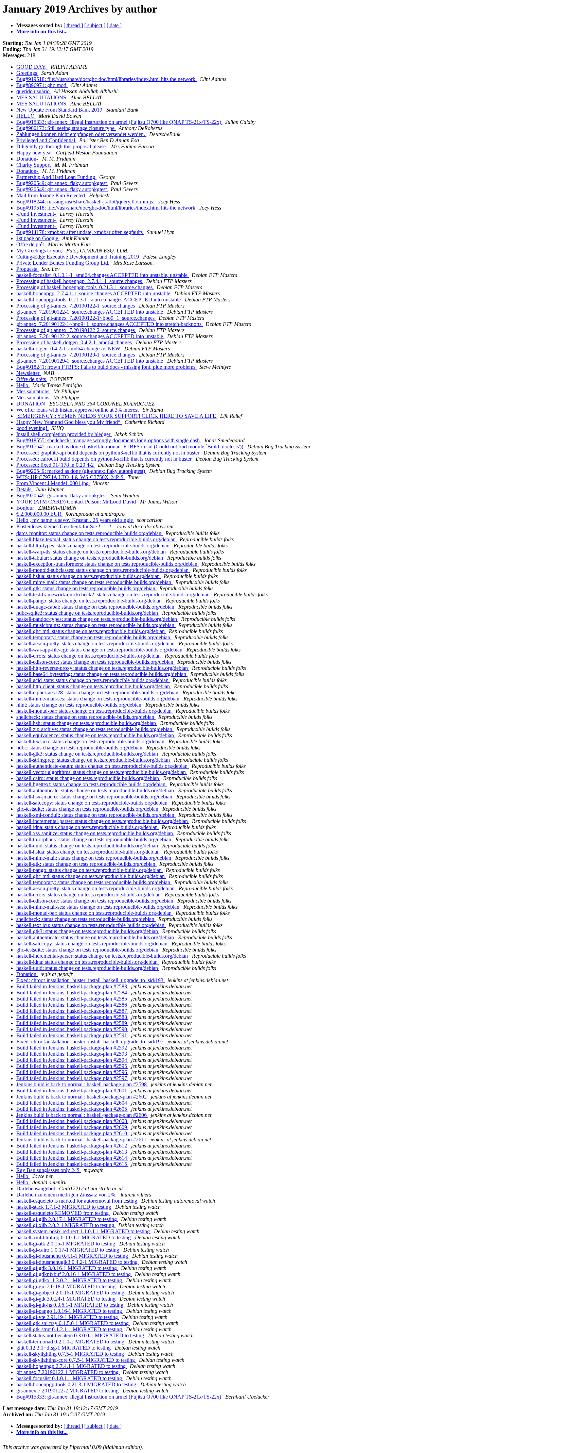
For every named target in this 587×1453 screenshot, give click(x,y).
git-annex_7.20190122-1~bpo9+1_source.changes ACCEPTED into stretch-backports (109, 324)
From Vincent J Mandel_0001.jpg (53, 483)
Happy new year (34, 152)
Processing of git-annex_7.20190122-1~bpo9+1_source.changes (86, 318)
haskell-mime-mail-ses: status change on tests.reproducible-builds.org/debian (98, 698)
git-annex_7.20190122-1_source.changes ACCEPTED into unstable (90, 312)
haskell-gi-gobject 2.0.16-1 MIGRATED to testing (71, 1292)
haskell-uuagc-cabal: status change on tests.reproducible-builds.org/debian (96, 607)
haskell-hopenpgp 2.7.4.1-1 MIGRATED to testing (71, 1366)
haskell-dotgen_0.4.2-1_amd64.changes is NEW (69, 348)
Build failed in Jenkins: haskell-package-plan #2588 (72, 1017)
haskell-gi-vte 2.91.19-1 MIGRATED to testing (67, 1317)
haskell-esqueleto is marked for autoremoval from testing (77, 1201)
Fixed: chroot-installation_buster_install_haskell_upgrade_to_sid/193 (90, 980)
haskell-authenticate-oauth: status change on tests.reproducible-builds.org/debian (102, 766)
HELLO (26, 116)
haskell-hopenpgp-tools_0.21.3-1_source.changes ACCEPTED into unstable (99, 299)
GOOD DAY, (32, 67)
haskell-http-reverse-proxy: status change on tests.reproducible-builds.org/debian (102, 668)
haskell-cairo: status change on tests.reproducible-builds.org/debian (88, 778)
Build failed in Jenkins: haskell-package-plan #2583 (72, 986)
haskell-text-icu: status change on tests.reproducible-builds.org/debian (91, 741)
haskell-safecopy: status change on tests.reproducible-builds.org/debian (92, 803)
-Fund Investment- (36, 214)
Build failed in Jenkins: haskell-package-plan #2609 (72, 1127)
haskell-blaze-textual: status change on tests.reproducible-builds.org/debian (96, 539)
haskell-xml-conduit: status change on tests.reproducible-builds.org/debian (96, 815)
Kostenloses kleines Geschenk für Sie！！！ (65, 526)
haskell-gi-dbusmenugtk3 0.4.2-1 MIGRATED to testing (77, 1262)
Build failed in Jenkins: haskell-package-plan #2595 (72, 1066)
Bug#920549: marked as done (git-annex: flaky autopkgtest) (81, 471)
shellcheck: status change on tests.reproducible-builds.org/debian (86, 717)
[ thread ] (73, 25)
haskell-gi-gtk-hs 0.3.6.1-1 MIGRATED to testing (70, 1305)
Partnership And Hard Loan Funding (56, 177)
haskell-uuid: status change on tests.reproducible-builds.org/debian (87, 845)
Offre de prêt (30, 244)
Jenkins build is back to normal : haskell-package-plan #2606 (82, 1115)
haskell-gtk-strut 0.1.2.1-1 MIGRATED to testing (69, 1329)
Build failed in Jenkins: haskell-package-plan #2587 (72, 1011)
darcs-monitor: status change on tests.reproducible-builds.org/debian (89, 533)
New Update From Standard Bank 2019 (60, 110)
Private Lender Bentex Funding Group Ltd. (63, 263)
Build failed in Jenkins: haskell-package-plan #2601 (72, 1090)
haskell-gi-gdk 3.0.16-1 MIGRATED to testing (67, 1268)
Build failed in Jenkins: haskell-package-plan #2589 (72, 1023)
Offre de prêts (31, 379)
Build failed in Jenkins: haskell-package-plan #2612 (72, 1146)
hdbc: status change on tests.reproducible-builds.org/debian (80, 747)
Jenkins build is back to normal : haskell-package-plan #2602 (82, 1097)
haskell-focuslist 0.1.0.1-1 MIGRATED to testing (69, 1378)
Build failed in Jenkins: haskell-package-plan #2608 (72, 1121)
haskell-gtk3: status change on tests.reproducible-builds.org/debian (87, 754)
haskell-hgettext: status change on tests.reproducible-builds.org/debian (91, 784)
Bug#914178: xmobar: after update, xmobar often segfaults (80, 232)
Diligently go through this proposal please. (62, 146)
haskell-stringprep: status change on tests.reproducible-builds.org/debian (93, 760)
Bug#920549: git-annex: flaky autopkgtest (62, 183)
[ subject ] (94, 25)
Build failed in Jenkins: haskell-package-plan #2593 (72, 1054)
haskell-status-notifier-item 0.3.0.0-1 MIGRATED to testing (80, 1335)
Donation (27, 974)
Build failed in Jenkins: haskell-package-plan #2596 (72, 1072)
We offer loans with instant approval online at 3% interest (78, 410)
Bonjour (25, 508)
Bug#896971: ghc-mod (42, 85)
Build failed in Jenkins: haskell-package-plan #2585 (72, 999)
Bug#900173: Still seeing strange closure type (66, 128)
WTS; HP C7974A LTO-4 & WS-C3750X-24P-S (70, 477)
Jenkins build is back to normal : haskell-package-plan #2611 (82, 1139)
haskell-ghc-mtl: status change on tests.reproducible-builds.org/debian (91, 631)
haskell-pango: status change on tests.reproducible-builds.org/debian (89, 601)
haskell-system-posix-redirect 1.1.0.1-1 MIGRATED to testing (83, 1231)
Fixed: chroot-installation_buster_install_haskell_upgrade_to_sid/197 (90, 1041)
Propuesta (27, 269)
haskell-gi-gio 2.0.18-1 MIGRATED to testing (66, 1286)
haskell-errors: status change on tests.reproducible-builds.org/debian (89, 656)
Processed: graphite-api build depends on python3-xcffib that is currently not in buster (108, 453)
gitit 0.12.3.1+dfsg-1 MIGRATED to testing (64, 1348)
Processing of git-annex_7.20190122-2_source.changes (76, 330)
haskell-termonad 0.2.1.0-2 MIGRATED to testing (71, 1341)
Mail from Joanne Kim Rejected (51, 195)
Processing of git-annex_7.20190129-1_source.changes (76, 355)
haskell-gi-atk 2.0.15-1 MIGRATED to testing (66, 1243)
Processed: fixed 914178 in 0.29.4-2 (55, 465)
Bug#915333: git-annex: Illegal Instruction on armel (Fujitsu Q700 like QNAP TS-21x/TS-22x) (119, 122)
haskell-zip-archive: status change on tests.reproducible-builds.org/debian (95, 729)
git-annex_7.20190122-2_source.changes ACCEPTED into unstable (90, 336)
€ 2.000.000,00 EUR (39, 514)
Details (24, 489)
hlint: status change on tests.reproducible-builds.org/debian (79, 705)
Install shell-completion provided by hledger (64, 434)
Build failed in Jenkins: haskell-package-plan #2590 (72, 1029)
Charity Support (34, 165)
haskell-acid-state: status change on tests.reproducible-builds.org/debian (93, 680)
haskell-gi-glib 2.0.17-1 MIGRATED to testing (67, 1219)
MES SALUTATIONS (42, 97)
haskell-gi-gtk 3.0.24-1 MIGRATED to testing (66, 1299)
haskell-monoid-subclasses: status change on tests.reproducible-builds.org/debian (103, 570)
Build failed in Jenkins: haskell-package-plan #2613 (72, 1152)
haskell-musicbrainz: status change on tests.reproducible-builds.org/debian (96, 625)
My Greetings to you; (40, 250)
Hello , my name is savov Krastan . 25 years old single (75, 520)
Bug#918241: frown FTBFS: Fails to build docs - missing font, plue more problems (106, 367)
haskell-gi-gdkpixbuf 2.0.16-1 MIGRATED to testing (74, 1274)
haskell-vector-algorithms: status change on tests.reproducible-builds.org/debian (101, 772)
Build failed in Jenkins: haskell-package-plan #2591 (72, 1035)
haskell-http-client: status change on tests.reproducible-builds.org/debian (93, 686)
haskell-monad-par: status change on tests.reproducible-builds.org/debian (94, 711)
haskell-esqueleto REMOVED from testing (63, 1213)
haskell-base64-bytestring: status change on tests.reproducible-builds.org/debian (102, 674)
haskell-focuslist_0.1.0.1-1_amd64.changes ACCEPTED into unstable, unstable (102, 275)
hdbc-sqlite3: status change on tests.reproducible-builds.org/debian (87, 613)
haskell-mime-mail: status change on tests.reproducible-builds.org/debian (94, 582)
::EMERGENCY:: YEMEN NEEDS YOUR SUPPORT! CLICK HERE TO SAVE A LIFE (116, 416)
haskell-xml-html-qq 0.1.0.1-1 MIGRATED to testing (74, 1237)
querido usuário (33, 91)
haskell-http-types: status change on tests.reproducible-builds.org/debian (93, 545)
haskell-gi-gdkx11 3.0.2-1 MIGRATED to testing (69, 1280)
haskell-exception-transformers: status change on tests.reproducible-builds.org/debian (107, 564)
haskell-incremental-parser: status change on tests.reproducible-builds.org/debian (102, 821)
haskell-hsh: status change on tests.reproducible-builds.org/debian (86, 723)
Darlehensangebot (36, 1188)
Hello (23, 385)
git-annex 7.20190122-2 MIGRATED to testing (68, 1390)
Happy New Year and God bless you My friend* (69, 422)
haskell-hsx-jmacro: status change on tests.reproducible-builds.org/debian (95, 796)
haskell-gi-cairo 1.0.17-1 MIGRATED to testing (68, 1250)
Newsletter (28, 373)
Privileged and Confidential (46, 140)
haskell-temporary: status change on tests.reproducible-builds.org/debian (94, 637)
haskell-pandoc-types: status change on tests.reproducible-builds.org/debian (97, 619)
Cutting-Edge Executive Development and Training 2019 (78, 257)
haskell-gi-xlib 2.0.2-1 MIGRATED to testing (65, 1225)
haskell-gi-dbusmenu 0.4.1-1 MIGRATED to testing (72, 1256)
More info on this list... (42, 31)
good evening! (32, 428)
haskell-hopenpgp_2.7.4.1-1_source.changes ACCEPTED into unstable (94, 293)
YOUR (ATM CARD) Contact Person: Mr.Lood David (76, 502)
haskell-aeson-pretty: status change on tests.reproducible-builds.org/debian (96, 643)
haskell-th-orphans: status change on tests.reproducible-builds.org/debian (94, 839)
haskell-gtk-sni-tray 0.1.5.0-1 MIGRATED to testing (73, 1323)
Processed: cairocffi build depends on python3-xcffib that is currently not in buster (104, 459)
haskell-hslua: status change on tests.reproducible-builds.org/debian (88, 576)
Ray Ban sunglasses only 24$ (48, 1170)
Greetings (27, 73)
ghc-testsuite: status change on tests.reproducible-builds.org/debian (88, 809)
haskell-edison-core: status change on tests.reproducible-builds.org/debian (95, 662)
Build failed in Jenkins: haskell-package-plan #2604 (72, 1103)
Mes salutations (33, 391)
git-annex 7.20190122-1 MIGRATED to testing (68, 1372)
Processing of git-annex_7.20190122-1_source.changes (76, 306)
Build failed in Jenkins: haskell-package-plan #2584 (72, 992)
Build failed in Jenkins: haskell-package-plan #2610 (72, 1133)
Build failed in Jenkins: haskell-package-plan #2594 (72, 1060)
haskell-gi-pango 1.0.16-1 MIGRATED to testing (69, 1311)
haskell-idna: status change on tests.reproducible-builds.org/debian (87, 827)
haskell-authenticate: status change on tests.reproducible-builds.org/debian (95, 790)
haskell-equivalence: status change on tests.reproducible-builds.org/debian (95, 735)
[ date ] (114, 25)
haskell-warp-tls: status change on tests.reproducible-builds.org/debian (91, 552)
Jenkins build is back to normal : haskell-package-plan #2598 (82, 1084)
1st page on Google (37, 238)
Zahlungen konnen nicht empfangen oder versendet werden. (81, 134)
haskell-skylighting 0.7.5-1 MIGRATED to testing (70, 1354)
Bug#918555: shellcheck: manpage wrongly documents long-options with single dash (108, 440)
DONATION (31, 404)
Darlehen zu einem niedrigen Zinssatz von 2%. (67, 1195)
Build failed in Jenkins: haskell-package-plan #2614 (72, 1158)
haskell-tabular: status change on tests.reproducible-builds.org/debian (90, 558)
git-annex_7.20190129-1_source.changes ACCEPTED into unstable (90, 361)
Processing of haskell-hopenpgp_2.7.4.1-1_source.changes (79, 281)
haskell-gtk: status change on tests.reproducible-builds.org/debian (86, 588)
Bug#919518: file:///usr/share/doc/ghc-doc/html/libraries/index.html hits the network (106, 79)
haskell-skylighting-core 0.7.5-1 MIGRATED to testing (76, 1360)
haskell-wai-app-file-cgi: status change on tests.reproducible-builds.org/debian (100, 650)
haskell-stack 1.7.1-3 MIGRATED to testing (64, 1207)
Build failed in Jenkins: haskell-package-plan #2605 (72, 1109)
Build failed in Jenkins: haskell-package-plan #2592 (72, 1048)
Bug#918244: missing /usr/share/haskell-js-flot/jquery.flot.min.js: (86, 201)
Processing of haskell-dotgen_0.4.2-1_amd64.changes (74, 342)
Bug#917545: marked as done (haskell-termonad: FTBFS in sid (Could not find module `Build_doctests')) (130, 446)
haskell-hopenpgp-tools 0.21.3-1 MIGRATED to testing (77, 1384)
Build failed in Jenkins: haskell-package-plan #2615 (72, 1164)
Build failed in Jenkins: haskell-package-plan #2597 (72, 1078)
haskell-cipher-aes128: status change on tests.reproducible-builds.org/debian (98, 692)
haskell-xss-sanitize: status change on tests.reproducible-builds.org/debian (95, 833)
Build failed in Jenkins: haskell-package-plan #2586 (72, 1005)
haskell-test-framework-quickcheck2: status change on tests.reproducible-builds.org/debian (113, 594)
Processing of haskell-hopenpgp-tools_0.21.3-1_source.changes (85, 287)
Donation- (27, 159)
